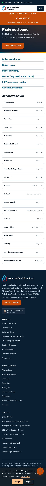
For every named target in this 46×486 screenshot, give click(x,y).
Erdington (23, 135)
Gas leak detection (12, 88)
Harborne (23, 160)
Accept (17, 482)
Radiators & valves (9, 354)
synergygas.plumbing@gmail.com (15, 421)
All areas (5, 405)
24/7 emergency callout (14, 82)
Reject (28, 482)
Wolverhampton (23, 210)
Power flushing (8, 349)
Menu (40, 8)
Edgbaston (23, 152)
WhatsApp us (7, 438)
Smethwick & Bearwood (23, 252)
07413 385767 (23, 18)
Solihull (23, 185)
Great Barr (23, 127)
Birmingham (23, 102)
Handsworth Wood (23, 110)
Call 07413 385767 (13, 46)
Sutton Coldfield (23, 144)
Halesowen (23, 235)
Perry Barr (23, 119)
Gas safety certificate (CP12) (18, 76)
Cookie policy (25, 476)
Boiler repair (8, 65)
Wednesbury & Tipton (23, 260)
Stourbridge (23, 227)
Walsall (23, 194)
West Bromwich (23, 202)
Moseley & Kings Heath (23, 169)
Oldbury (23, 244)
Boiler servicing (10, 71)
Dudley (23, 219)
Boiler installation (11, 59)
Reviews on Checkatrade (11, 443)
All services (6, 358)
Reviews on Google (9, 447)
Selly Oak (23, 177)
